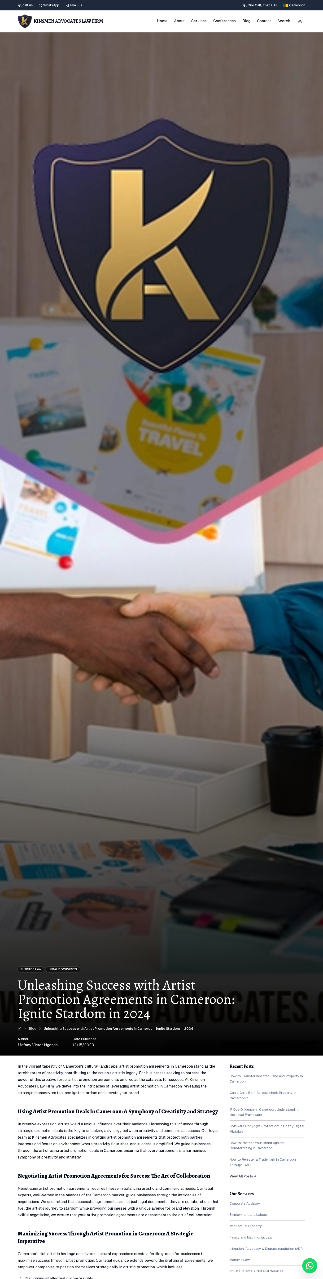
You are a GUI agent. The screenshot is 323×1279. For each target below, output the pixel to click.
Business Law (31, 969)
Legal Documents (63, 969)
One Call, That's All (262, 5)
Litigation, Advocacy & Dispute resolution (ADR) (267, 1249)
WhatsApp (51, 5)
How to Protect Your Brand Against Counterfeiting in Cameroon (257, 1145)
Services (199, 21)
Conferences (224, 21)
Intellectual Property (246, 1226)
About (179, 21)
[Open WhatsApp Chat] (309, 1265)
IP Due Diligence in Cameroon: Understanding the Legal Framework (264, 1112)
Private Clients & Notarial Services (257, 1271)
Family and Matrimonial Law (251, 1237)
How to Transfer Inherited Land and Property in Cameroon (266, 1078)
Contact (264, 21)
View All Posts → (243, 1176)
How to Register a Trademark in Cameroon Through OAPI (263, 1162)
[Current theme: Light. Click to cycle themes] (300, 21)
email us (76, 5)
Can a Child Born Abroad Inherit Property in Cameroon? (263, 1095)
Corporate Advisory (245, 1203)
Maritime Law (240, 1260)
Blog (246, 21)
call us (27, 5)
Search (284, 21)
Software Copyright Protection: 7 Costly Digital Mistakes (267, 1129)
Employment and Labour (248, 1215)
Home (162, 21)
